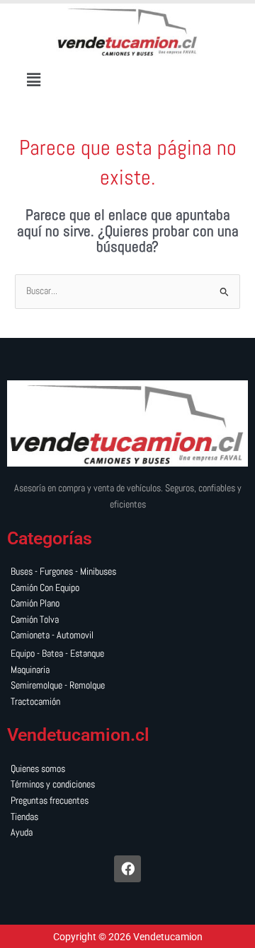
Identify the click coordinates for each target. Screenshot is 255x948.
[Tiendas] (127, 817)
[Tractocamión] (127, 702)
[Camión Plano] (127, 604)
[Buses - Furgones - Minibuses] (127, 572)
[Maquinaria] (127, 670)
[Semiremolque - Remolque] (127, 686)
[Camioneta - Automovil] (127, 636)
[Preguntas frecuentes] (127, 801)
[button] (34, 79)
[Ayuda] (127, 833)
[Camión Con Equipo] (127, 588)
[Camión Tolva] (127, 620)
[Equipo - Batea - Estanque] (127, 654)
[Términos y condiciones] (127, 785)
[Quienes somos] (127, 769)
